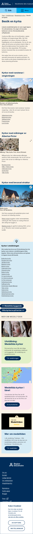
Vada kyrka (4, 290)
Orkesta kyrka (5, 270)
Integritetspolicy (7, 483)
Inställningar (17, 528)
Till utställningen (13, 358)
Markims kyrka (6, 226)
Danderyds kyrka (6, 260)
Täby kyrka (5, 172)
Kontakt (4, 475)
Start (3, 15)
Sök (9, 10)
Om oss (4, 472)
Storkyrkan (5, 170)
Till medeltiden (12, 448)
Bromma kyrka (6, 165)
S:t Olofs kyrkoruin (7, 278)
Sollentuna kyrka (6, 282)
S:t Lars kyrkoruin (6, 276)
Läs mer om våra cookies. (16, 517)
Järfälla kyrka (5, 262)
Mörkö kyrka (5, 266)
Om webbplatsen (7, 480)
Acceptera (16, 523)
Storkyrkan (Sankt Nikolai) (9, 286)
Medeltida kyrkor (20, 15)
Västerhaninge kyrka (7, 294)
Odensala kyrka (6, 168)
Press (4, 498)
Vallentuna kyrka (7, 115)
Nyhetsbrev (5, 488)
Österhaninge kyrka (7, 296)
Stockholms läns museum (24, 4)
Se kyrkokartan (12, 404)
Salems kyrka (5, 274)
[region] (16, 518)
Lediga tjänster (6, 478)
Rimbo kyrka (5, 218)
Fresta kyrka (5, 121)
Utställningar (10, 15)
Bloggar (4, 493)
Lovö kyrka (5, 123)
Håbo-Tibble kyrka (7, 167)
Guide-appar (6, 491)
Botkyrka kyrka (6, 117)
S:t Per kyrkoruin (6, 280)
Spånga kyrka (6, 119)
